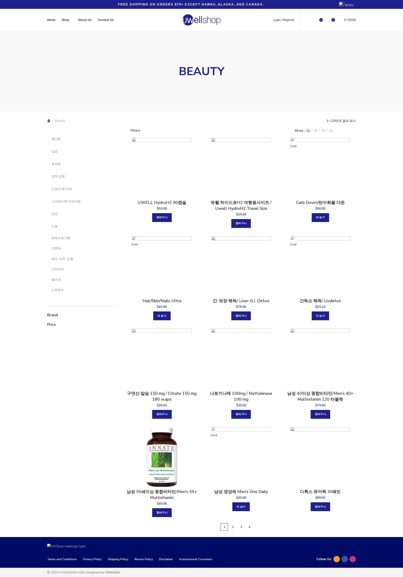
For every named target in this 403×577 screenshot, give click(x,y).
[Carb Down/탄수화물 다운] (320, 168)
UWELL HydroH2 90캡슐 (161, 202)
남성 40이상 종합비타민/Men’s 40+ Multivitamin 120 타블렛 (320, 396)
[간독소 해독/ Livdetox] (320, 266)
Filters (135, 131)
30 (323, 131)
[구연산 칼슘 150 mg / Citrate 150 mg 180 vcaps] (162, 358)
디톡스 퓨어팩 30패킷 (320, 492)
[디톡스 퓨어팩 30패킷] (320, 457)
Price (51, 324)
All (331, 131)
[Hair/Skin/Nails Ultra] (162, 266)
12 (308, 131)
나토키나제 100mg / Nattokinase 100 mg (241, 396)
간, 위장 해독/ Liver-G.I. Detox (241, 301)
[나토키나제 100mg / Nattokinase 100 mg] (241, 358)
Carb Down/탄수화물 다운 (320, 202)
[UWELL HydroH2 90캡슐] (162, 168)
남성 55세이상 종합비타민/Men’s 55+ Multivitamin (162, 494)
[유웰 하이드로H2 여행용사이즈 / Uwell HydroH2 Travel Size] (241, 168)
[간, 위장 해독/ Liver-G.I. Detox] (241, 266)
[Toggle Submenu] (110, 139)
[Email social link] (337, 559)
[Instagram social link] (352, 559)
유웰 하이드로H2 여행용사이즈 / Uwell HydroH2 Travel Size (241, 205)
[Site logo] (201, 19)
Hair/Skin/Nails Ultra (162, 301)
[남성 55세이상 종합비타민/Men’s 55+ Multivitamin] (162, 457)
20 (316, 131)
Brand (52, 315)
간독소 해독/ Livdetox (320, 301)
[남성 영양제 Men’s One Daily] (241, 457)
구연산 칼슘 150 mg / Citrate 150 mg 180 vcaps (162, 396)
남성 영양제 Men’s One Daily (241, 492)
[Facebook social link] (345, 559)
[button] (162, 217)
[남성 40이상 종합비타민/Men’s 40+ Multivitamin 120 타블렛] (320, 358)
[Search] (309, 20)
